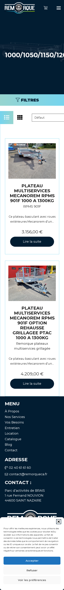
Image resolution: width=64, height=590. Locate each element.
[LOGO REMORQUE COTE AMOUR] (19, 8)
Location (11, 433)
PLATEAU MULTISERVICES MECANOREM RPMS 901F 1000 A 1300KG (32, 193)
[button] (58, 521)
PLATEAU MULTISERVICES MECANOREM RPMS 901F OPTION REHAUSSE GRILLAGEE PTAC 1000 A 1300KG (32, 323)
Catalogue (13, 439)
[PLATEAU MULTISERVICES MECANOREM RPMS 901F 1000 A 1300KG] (32, 161)
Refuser (32, 570)
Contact (11, 450)
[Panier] (45, 8)
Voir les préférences (32, 580)
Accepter (32, 560)
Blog (8, 445)
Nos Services (15, 417)
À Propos (12, 411)
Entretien (12, 428)
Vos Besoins (14, 422)
